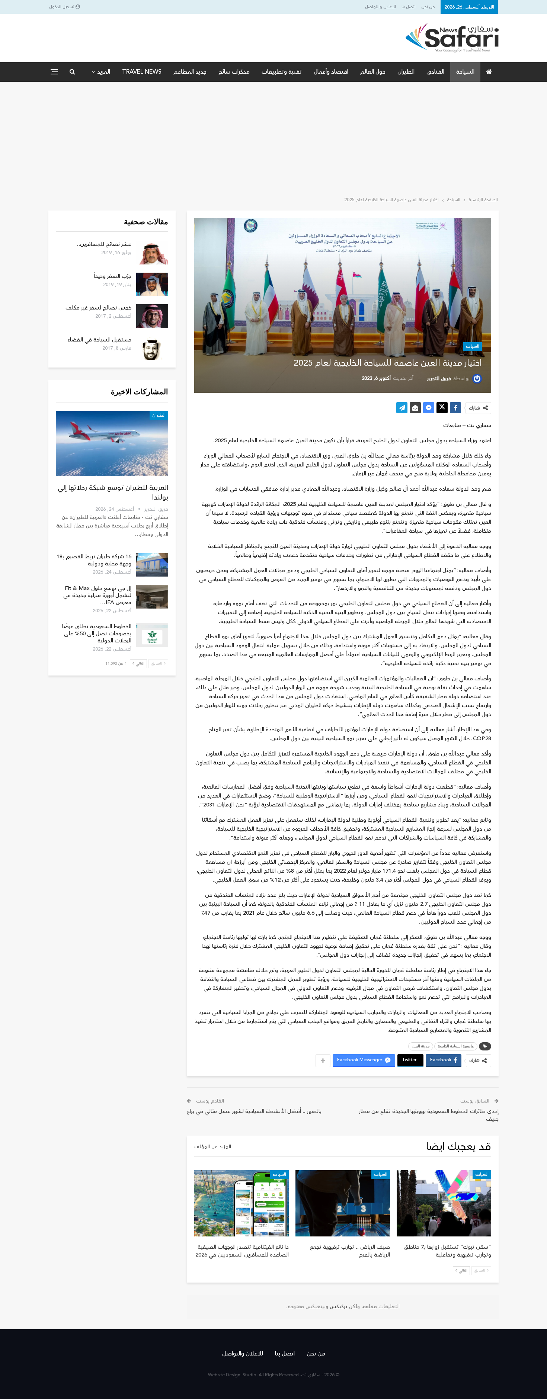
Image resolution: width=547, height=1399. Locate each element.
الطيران (406, 71)
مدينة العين (420, 1046)
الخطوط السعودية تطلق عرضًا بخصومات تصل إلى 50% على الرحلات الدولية (96, 633)
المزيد (103, 71)
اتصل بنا (409, 6)
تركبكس (338, 1307)
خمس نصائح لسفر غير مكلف (98, 308)
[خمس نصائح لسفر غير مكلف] (152, 316)
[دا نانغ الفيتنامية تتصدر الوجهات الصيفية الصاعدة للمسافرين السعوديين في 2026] (241, 1203)
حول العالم (373, 71)
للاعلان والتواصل (380, 6)
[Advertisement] (273, 138)
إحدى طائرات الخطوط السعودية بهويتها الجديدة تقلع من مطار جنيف (429, 1115)
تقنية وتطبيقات (282, 71)
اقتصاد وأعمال (331, 71)
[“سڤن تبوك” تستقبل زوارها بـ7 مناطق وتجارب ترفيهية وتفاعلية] (444, 1203)
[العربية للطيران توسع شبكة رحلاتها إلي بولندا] (112, 443)
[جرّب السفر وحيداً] (152, 284)
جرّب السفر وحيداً (112, 276)
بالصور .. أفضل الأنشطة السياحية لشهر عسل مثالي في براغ (254, 1111)
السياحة (465, 71)
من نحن (428, 6)
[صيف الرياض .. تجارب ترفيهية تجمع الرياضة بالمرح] (342, 1203)
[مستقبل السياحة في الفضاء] (152, 348)
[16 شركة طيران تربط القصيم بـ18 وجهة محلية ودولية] (152, 565)
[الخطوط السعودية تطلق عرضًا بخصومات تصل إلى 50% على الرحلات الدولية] (152, 635)
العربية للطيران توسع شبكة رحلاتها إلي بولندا (113, 492)
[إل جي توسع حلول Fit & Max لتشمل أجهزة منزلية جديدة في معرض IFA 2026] (152, 597)
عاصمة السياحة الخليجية (456, 1046)
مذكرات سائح (234, 71)
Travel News (141, 71)
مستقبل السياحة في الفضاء (99, 340)
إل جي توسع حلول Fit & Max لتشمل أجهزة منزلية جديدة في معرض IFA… (97, 595)
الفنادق (435, 71)
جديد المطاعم (190, 71)
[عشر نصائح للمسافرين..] (152, 252)
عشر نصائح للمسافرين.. (104, 244)
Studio (249, 1375)
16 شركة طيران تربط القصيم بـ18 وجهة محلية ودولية (94, 560)
